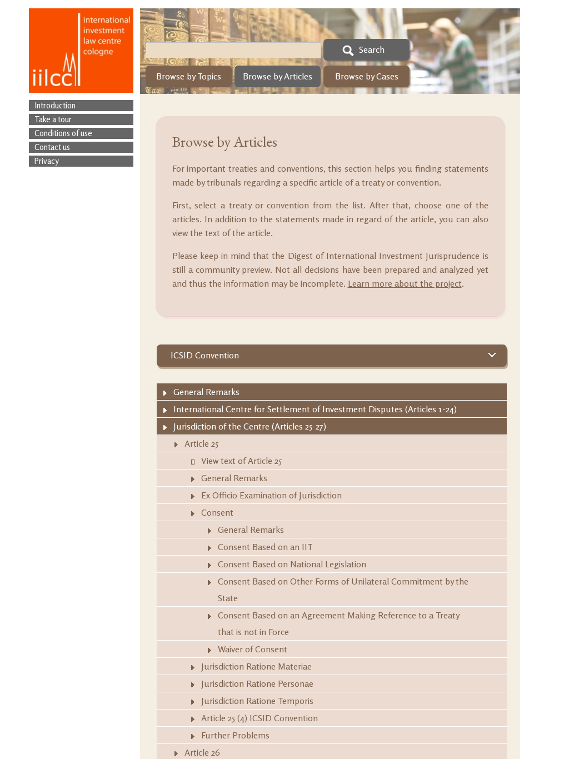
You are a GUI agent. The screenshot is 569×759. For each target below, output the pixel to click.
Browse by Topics (188, 76)
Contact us (52, 147)
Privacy (46, 161)
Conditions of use (63, 133)
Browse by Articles (277, 76)
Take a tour (53, 119)
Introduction (55, 105)
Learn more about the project (405, 283)
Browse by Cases (366, 76)
